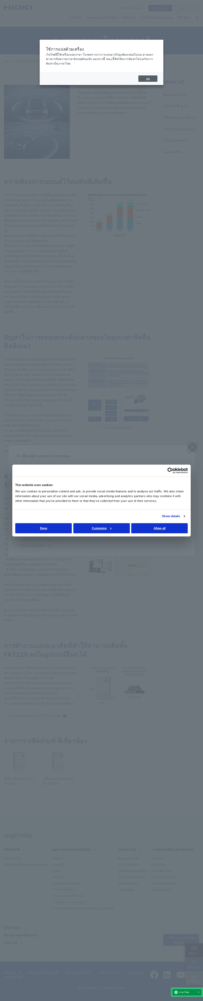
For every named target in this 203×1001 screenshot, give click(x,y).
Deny (43, 528)
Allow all (160, 528)
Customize (99, 528)
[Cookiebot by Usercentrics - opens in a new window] (170, 470)
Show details (171, 516)
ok (148, 78)
